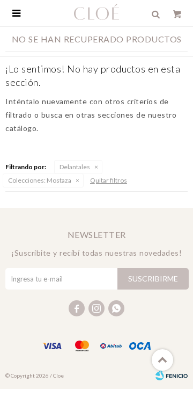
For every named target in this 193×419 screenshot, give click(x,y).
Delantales (75, 167)
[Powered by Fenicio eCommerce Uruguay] (171, 375)
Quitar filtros (108, 180)
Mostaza (39, 180)
